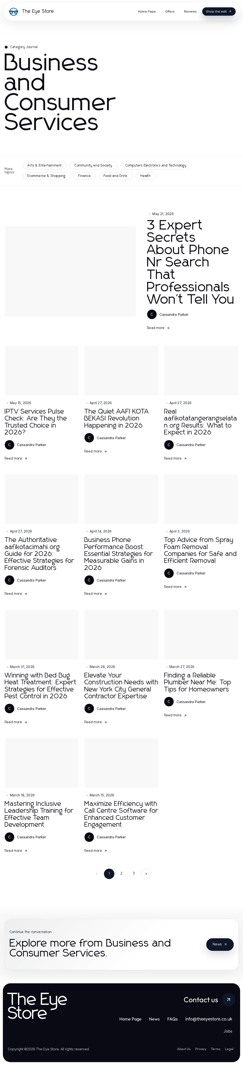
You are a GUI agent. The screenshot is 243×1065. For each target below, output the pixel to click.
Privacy (200, 1049)
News (217, 944)
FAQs (172, 1019)
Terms (215, 1049)
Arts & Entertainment (45, 165)
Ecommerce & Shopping (46, 176)
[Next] (146, 874)
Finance (84, 176)
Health (145, 176)
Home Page (130, 1019)
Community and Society (93, 165)
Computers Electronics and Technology (156, 165)
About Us (184, 1049)
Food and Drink (116, 176)
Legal (229, 1049)
